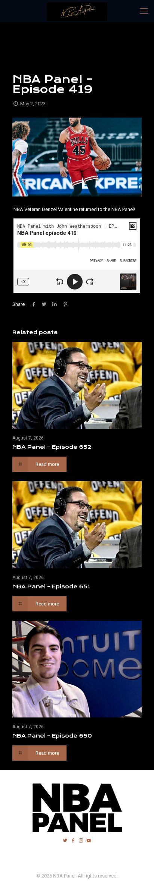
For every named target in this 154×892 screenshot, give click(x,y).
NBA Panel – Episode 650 (52, 736)
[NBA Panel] (77, 11)
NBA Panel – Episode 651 (51, 586)
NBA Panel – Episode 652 (52, 447)
